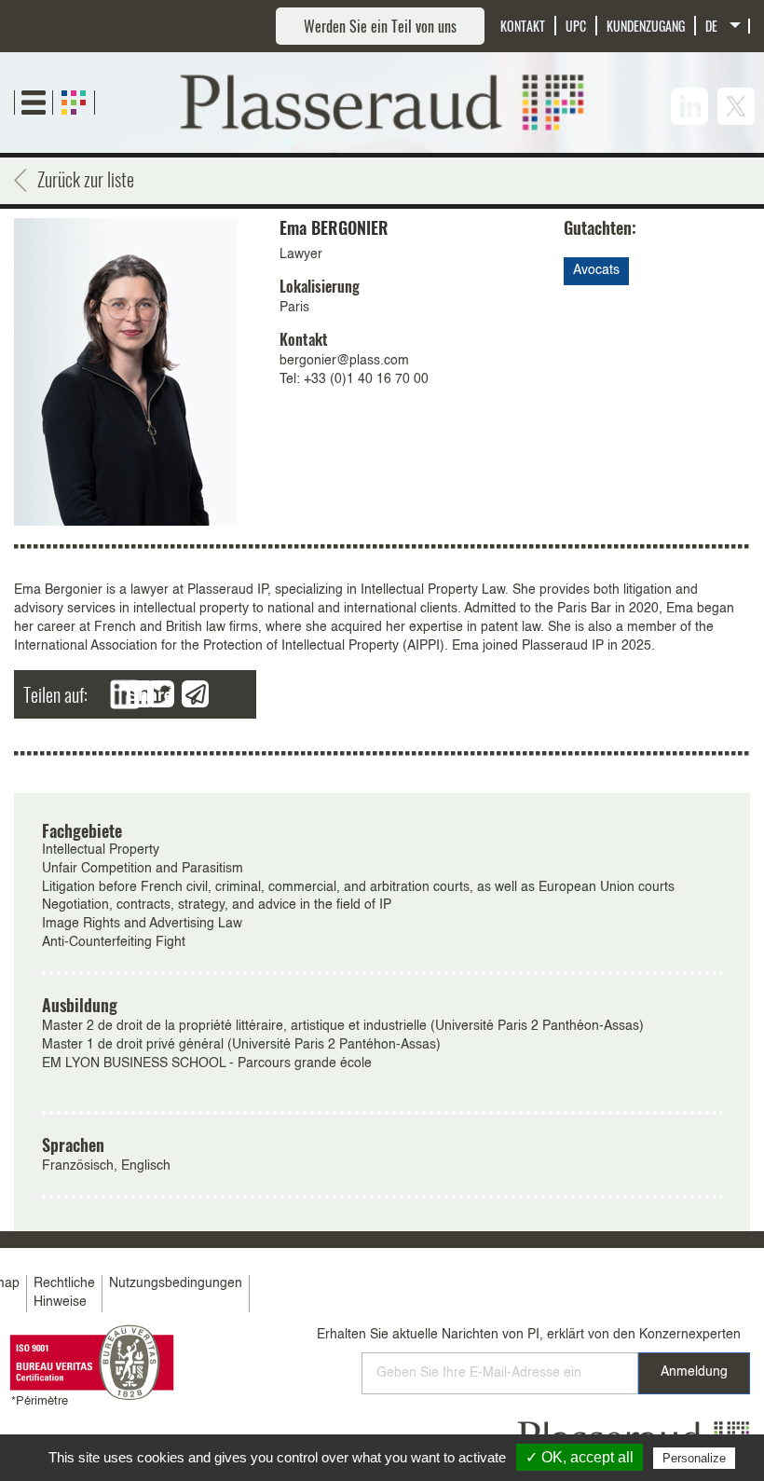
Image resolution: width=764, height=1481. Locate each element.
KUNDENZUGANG (646, 25)
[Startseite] (382, 102)
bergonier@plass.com (344, 360)
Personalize (694, 1458)
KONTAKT (522, 25)
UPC (576, 25)
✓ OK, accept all (579, 1457)
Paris (294, 307)
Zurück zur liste (85, 179)
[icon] (689, 106)
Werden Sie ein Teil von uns (380, 26)
